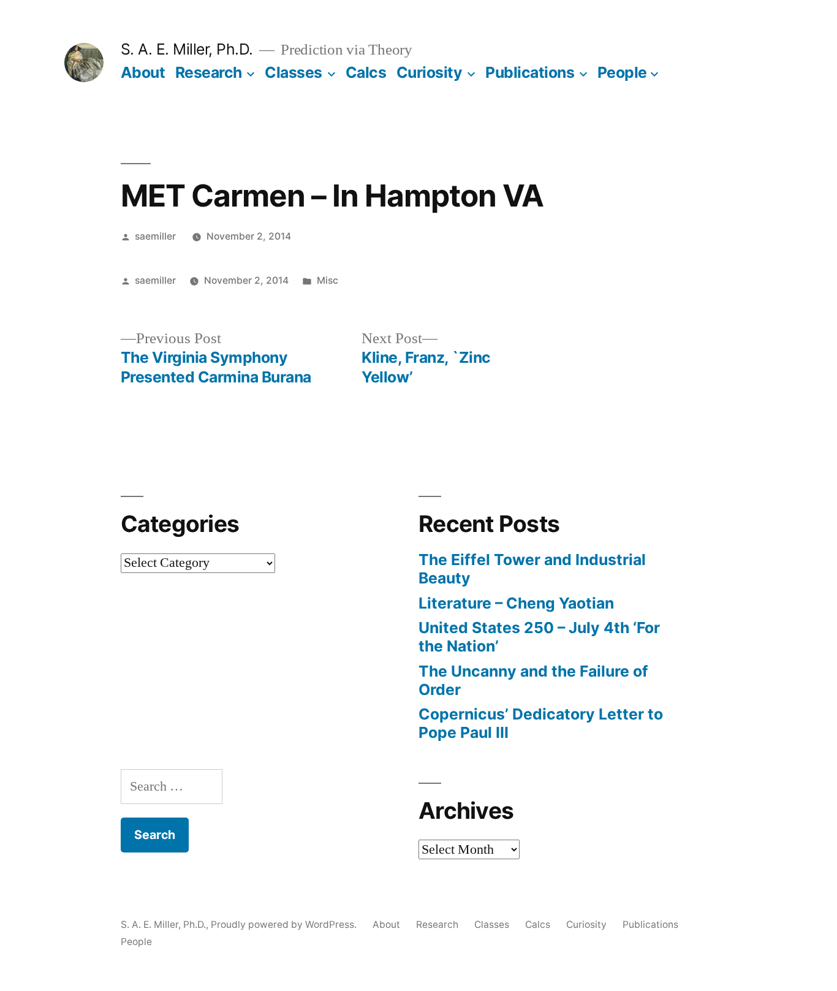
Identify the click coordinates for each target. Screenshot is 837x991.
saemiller (155, 236)
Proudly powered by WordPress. (285, 924)
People (622, 72)
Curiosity (429, 72)
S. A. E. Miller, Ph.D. (187, 49)
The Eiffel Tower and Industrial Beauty (532, 568)
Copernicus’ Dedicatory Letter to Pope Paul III (540, 723)
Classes (293, 72)
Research (208, 72)
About (143, 72)
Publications (529, 72)
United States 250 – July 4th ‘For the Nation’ (539, 636)
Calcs (366, 72)
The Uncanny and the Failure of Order (533, 680)
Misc (327, 280)
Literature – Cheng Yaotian (516, 603)
